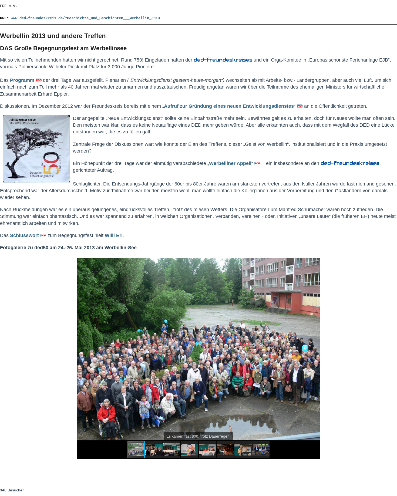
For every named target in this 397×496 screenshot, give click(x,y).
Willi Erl (114, 235)
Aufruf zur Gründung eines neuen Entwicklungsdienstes (229, 106)
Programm (23, 80)
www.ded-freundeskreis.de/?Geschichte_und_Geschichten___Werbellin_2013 (85, 18)
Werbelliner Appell (230, 163)
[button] (315, 263)
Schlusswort (24, 235)
